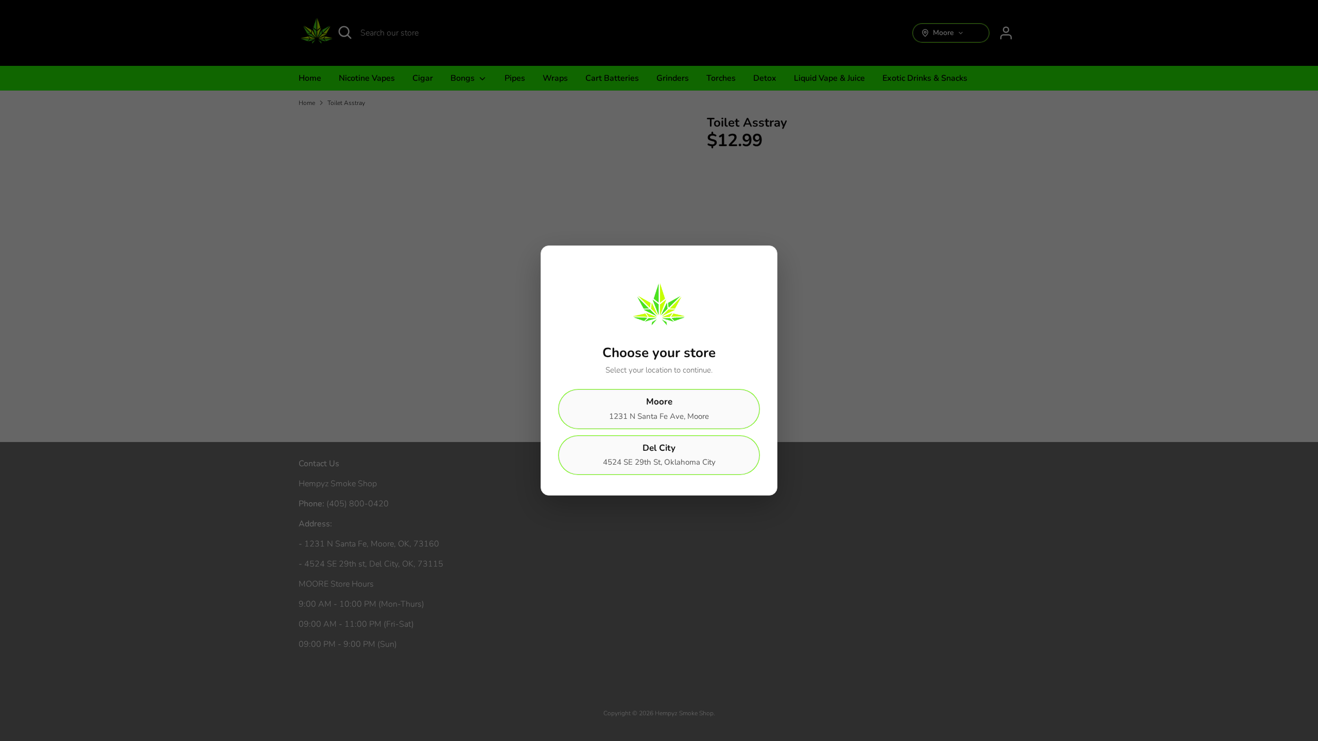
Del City (659, 455)
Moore (659, 408)
